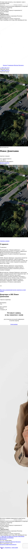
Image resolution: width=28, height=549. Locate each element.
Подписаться (3, 539)
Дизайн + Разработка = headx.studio (9, 547)
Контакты (21, 65)
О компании (10, 65)
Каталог (5, 65)
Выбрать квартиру (4, 162)
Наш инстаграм (16, 536)
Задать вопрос (14, 324)
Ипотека (16, 65)
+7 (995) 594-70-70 (4, 67)
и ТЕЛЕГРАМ (12, 537)
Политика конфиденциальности (8, 544)
